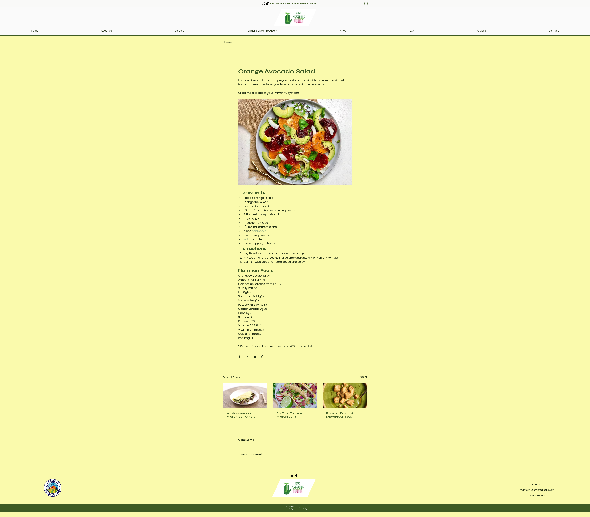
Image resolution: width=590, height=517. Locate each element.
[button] (366, 3)
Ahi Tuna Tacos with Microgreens (291, 415)
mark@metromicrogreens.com (537, 489)
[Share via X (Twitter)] (247, 356)
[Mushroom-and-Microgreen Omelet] (245, 395)
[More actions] (350, 63)
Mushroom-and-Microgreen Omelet (242, 415)
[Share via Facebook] (239, 356)
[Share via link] (262, 356)
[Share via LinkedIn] (254, 356)
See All (363, 376)
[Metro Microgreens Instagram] (263, 3)
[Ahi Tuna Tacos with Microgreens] (295, 395)
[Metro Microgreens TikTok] (267, 3)
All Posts (227, 42)
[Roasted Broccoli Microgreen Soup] (345, 395)
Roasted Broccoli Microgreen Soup (339, 415)
